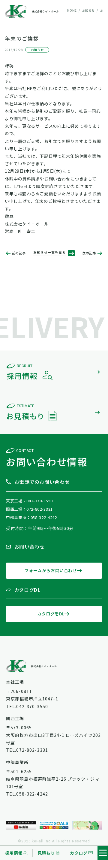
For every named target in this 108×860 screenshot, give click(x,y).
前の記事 (19, 253)
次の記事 (89, 253)
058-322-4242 (44, 517)
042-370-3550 (39, 501)
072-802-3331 (39, 509)
